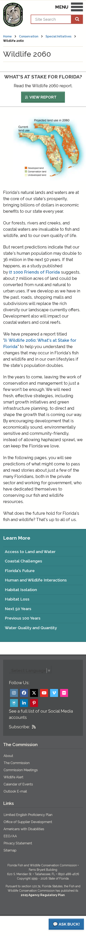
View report (43, 97)
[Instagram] (14, 693)
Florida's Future (20, 570)
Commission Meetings (21, 770)
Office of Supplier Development (28, 822)
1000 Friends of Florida (36, 272)
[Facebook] (24, 693)
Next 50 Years (18, 608)
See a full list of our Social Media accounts (41, 714)
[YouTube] (44, 693)
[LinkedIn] (24, 703)
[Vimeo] (54, 693)
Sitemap (10, 850)
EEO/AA (10, 836)
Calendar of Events (18, 784)
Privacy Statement (18, 843)
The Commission (17, 763)
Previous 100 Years (22, 618)
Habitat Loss (17, 599)
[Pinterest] (34, 703)
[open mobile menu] (77, 8)
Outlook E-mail (15, 791)
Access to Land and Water (30, 551)
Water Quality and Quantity (31, 627)
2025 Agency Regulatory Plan (43, 895)
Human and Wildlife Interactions (36, 580)
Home (7, 36)
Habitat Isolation (21, 589)
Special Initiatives (58, 36)
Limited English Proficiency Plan (28, 815)
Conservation (28, 36)
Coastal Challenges (23, 561)
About (8, 756)
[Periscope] (14, 703)
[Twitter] (34, 693)
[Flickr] (64, 693)
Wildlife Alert (13, 777)
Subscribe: (19, 726)
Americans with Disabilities (24, 829)
